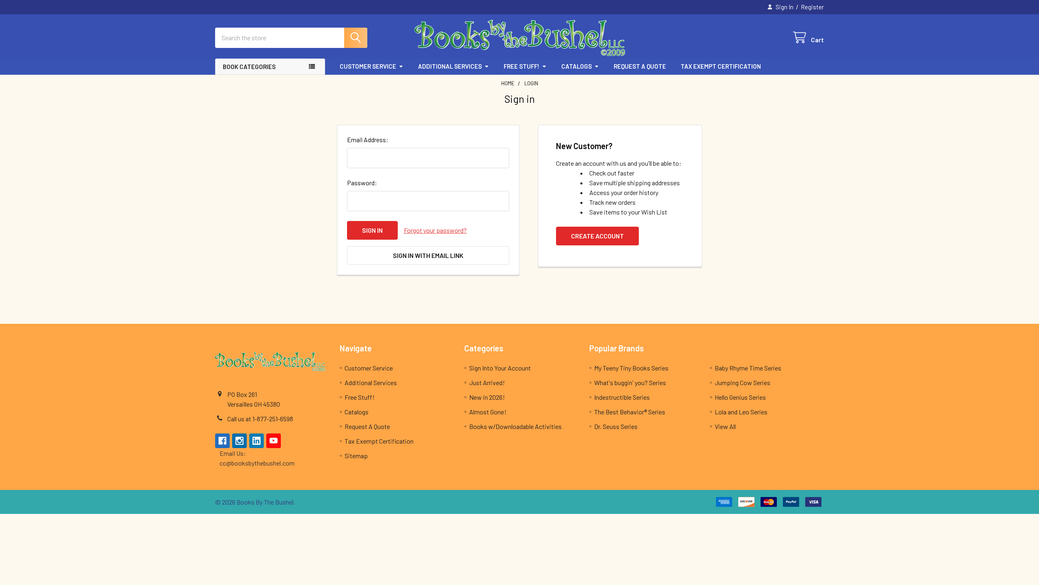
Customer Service (368, 66)
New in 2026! (487, 397)
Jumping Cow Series (742, 382)
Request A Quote (640, 66)
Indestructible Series (622, 397)
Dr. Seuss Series (616, 426)
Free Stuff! (521, 66)
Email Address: (367, 139)
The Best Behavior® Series (629, 412)
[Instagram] (239, 440)
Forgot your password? (435, 230)
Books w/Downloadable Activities (515, 426)
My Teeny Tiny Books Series (631, 368)
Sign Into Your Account (500, 368)
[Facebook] (222, 440)
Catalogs (576, 66)
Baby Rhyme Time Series (748, 368)
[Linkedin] (256, 440)
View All (725, 426)
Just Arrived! (487, 382)
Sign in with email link (428, 255)
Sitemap (356, 455)
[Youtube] (273, 440)
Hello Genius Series (740, 397)
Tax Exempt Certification (721, 66)
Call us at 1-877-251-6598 (260, 418)
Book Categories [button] (249, 66)
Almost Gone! (488, 412)
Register (812, 7)
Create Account (597, 236)
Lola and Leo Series (741, 412)
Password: (362, 182)
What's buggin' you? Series (630, 382)
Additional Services (450, 66)
